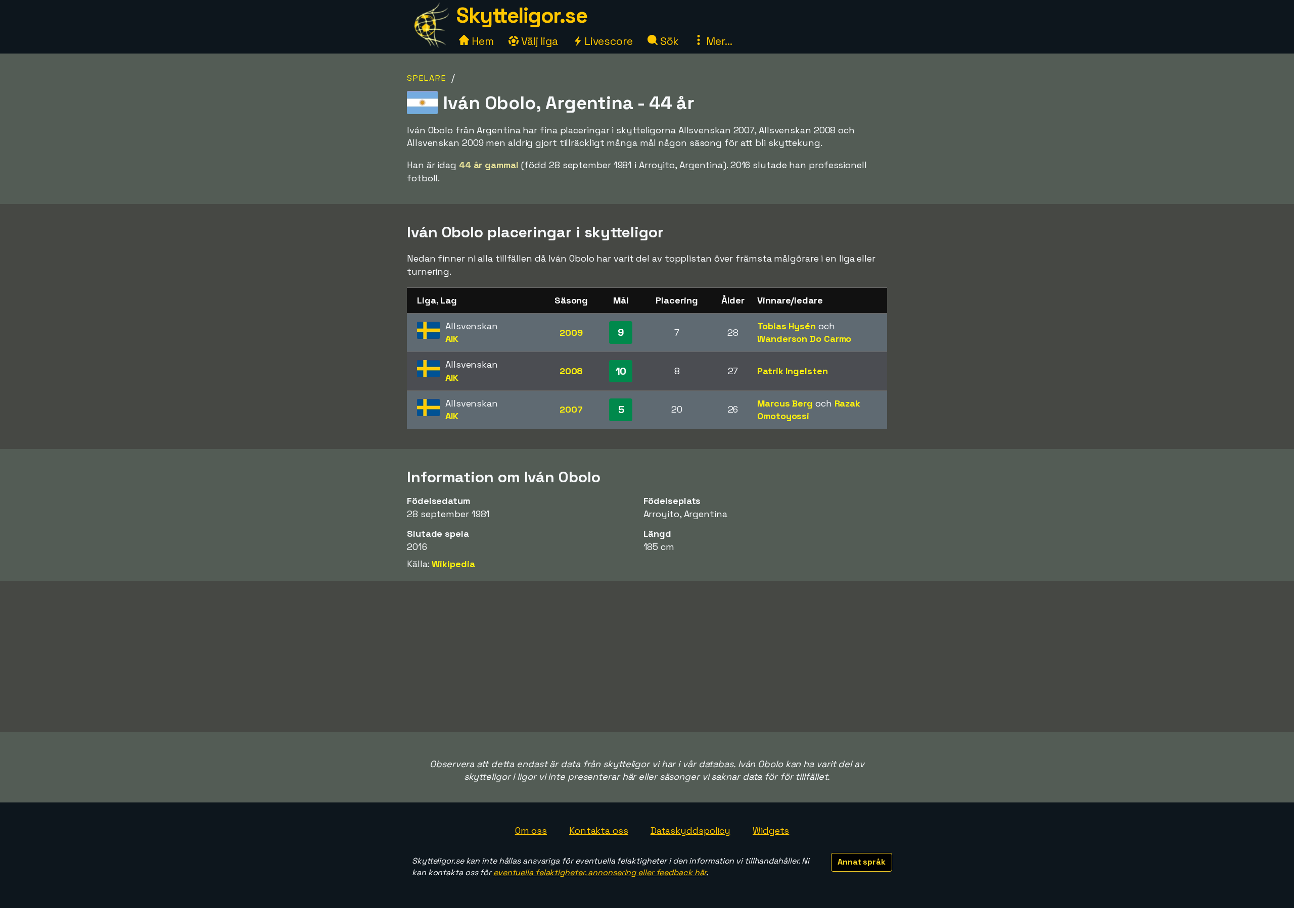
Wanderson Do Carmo (804, 338)
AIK (451, 338)
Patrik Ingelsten (792, 371)
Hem (481, 41)
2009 (571, 332)
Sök (668, 41)
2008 (571, 371)
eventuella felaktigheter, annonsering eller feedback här (599, 872)
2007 (571, 409)
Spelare (426, 78)
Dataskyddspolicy (690, 830)
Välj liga (538, 41)
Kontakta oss (598, 830)
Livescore (607, 41)
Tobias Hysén (786, 326)
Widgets (771, 830)
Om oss (531, 830)
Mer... (718, 41)
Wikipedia (453, 564)
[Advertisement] (647, 656)
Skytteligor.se (521, 15)
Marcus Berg (785, 403)
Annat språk (862, 861)
